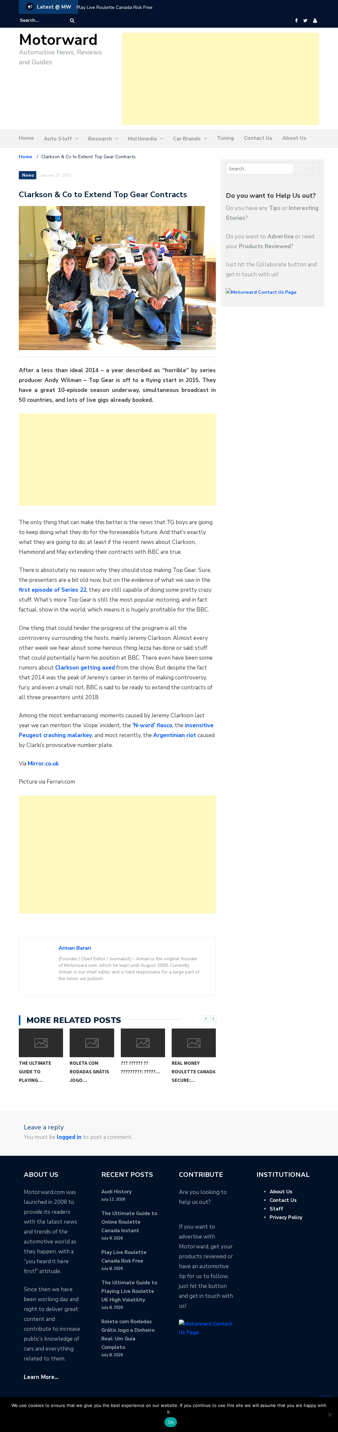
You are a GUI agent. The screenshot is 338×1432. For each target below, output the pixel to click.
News (28, 175)
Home (26, 138)
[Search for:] (40, 20)
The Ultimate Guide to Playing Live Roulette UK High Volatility (129, 1291)
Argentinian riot (174, 735)
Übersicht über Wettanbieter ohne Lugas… (207, 1071)
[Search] (72, 20)
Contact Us (258, 138)
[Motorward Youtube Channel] (315, 21)
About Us (294, 138)
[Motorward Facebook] (296, 21)
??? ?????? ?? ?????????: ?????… (105, 1067)
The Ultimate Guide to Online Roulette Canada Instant (129, 1222)
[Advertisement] (220, 79)
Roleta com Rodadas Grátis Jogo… (55, 1071)
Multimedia (142, 138)
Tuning (225, 138)
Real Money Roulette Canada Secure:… (159, 1071)
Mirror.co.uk (43, 763)
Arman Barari (74, 948)
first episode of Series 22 (52, 590)
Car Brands (187, 138)
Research (100, 138)
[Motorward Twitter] (305, 21)
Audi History (116, 1191)
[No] (329, 1414)
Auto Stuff (58, 138)
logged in (69, 1137)
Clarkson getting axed (85, 667)
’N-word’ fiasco (152, 725)
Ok (171, 1422)
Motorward (58, 40)
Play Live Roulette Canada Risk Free (114, 7)
